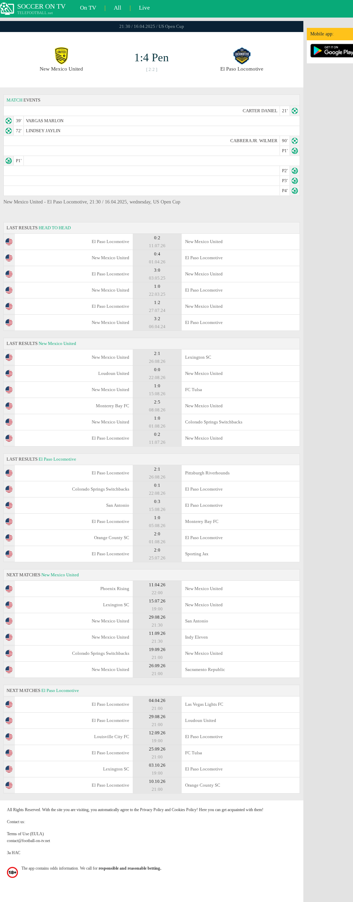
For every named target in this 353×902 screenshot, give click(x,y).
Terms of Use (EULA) (25, 833)
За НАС (13, 852)
